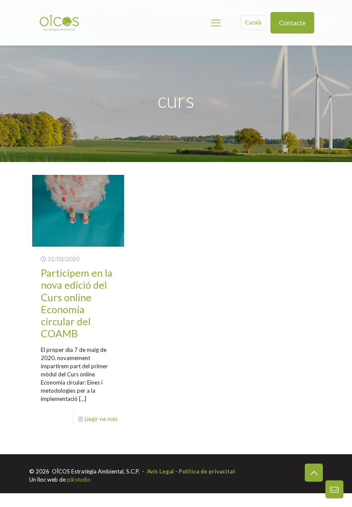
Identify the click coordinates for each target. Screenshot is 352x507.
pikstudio (79, 479)
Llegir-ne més (101, 418)
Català (253, 22)
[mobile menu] (216, 22)
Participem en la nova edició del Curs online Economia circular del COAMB (76, 303)
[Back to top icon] (314, 473)
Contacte (292, 23)
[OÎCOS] (59, 22)
